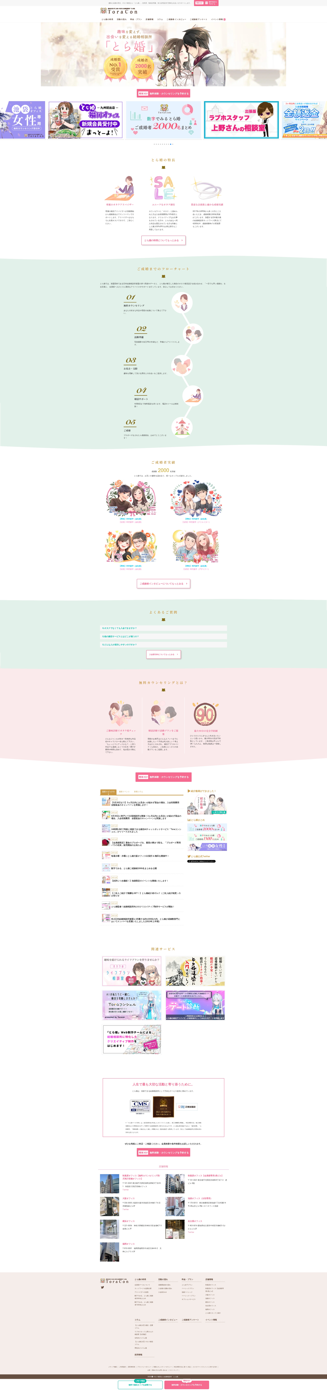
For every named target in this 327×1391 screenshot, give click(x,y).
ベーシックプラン (188, 1288)
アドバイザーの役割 (141, 1292)
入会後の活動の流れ (165, 1288)
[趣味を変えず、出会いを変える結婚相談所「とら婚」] (119, 10)
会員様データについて (142, 1285)
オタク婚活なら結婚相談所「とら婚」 (166, 1377)
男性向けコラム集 (141, 1348)
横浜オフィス (128, 1221)
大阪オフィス (128, 1198)
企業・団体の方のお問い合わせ (157, 1370)
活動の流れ (122, 19)
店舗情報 (150, 19)
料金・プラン (136, 19)
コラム (160, 19)
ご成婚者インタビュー (176, 19)
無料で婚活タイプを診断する (140, 1383)
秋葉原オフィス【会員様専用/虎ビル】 (205, 1175)
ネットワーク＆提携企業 (143, 1288)
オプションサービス (189, 1299)
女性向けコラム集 (141, 1338)
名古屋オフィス (195, 1221)
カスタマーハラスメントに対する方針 (205, 1367)
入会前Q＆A (162, 1292)
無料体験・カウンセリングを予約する (164, 93)
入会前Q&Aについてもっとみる (161, 654)
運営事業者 (131, 1367)
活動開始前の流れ (164, 1285)
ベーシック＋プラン (189, 1296)
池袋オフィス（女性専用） (200, 1198)
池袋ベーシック (187, 1292)
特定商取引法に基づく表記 (182, 1367)
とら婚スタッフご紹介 (213, 1313)
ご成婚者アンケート (199, 19)
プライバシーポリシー (144, 1367)
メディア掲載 (112, 1367)
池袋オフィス (210, 1298)
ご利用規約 (122, 1367)
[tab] (163, 628)
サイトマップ (173, 1370)
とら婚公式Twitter (200, 856)
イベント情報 (218, 19)
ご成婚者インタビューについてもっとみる (161, 583)
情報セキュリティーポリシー (163, 1367)
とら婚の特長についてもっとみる (161, 240)
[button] (154, 144)
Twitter (125, 1190)
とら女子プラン (187, 1285)
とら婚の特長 (107, 19)
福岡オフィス (128, 1244)
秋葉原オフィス (210, 1285)
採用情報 (138, 1355)
